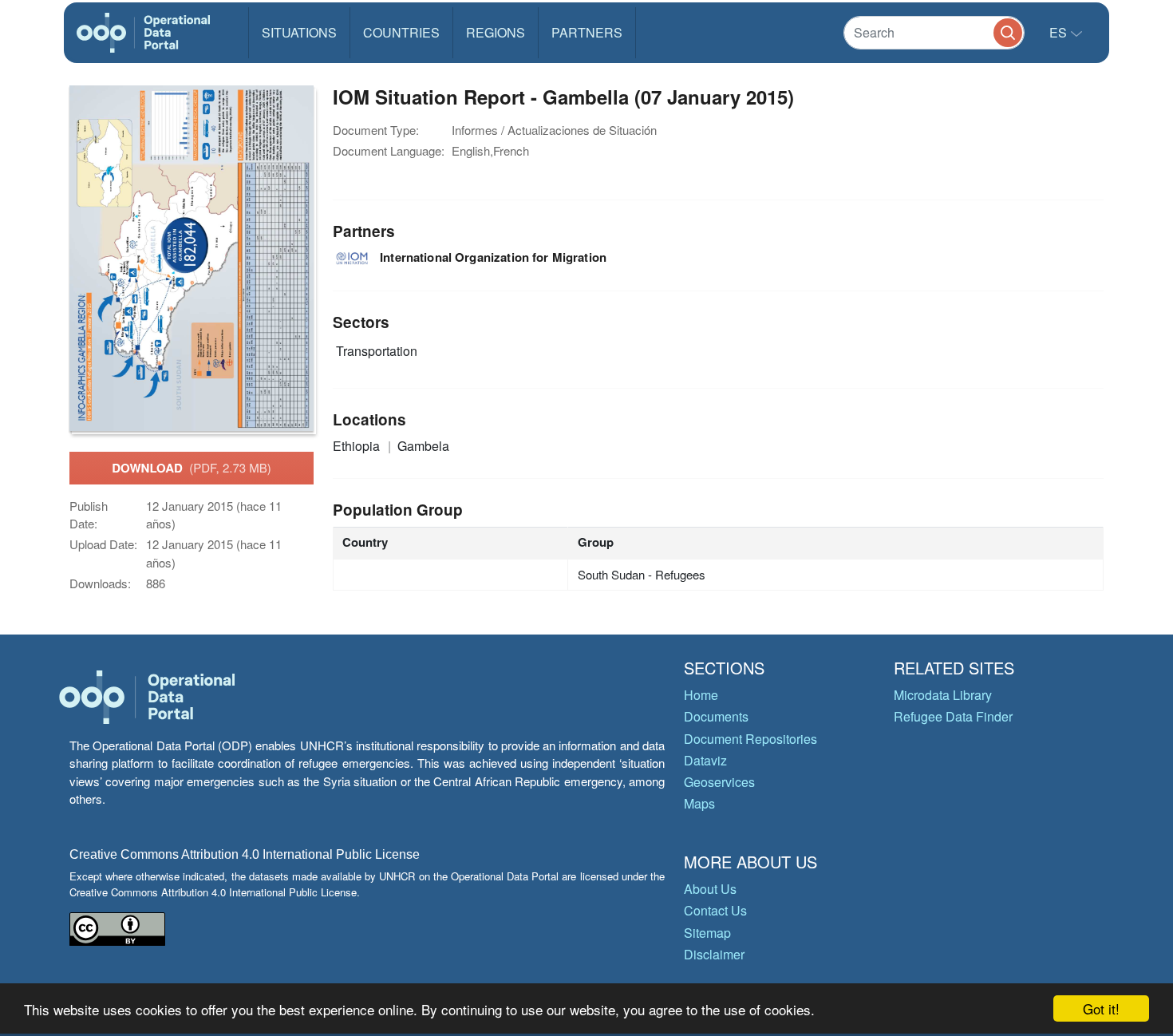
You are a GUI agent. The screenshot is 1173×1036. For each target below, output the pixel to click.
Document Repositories (750, 739)
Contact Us (715, 910)
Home (701, 695)
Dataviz (705, 760)
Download (191, 467)
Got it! (1101, 1008)
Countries (401, 32)
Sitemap (707, 932)
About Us (710, 889)
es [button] (1059, 32)
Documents (716, 716)
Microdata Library (943, 695)
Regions (495, 32)
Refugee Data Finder (953, 716)
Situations (299, 32)
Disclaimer (714, 954)
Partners (586, 32)
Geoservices (719, 782)
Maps (699, 803)
